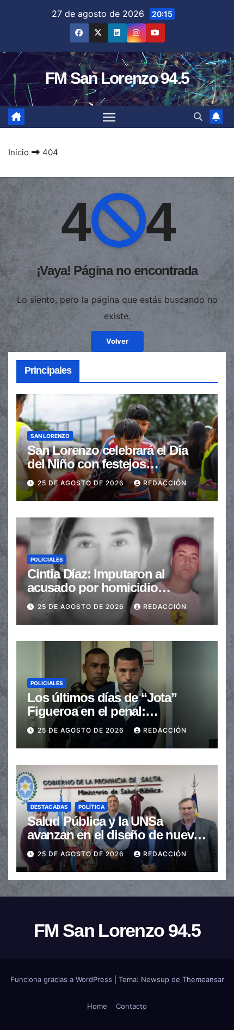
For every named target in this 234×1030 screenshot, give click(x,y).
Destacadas (49, 806)
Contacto (131, 1006)
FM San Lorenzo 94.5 (117, 78)
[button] (198, 116)
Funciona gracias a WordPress (62, 979)
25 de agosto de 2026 (82, 483)
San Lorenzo (50, 435)
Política (91, 806)
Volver (117, 341)
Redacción (165, 483)
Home (97, 1006)
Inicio (18, 152)
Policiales (46, 559)
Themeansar (203, 979)
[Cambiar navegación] (109, 117)
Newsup (155, 979)
